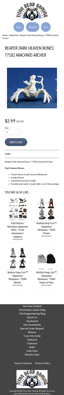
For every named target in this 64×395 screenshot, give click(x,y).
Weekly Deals (32, 354)
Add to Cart (15, 142)
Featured (32, 339)
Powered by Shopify (42, 394)
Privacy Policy (42, 363)
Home (5, 35)
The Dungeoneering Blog (32, 313)
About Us (32, 317)
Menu (18, 27)
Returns (32, 332)
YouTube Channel (32, 306)
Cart (46, 27)
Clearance (32, 343)
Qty (7, 128)
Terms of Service (23, 363)
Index (32, 346)
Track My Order (32, 335)
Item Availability (32, 324)
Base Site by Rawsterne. (24, 394)
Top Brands (32, 320)
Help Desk (13, 35)
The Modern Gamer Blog (32, 309)
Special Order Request (32, 328)
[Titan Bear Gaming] (32, 18)
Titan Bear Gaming (30, 391)
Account (32, 27)
